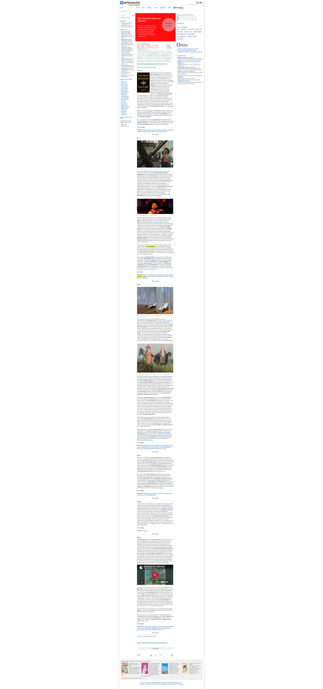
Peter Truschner (124, 105)
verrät (160, 267)
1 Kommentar (169, 47)
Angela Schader (124, 84)
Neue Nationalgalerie (149, 448)
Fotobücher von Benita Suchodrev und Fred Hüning (188, 48)
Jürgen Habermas (124, 97)
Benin (153, 445)
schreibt (156, 222)
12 (195, 18)
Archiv (155, 7)
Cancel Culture (140, 628)
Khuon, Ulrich (165, 493)
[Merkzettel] (160, 655)
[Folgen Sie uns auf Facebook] (200, 2)
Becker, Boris (145, 277)
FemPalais (164, 508)
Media (169, 7)
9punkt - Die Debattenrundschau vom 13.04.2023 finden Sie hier (152, 63)
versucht (163, 251)
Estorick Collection (167, 437)
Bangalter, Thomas (147, 626)
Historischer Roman (162, 131)
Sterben (139, 447)
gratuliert (139, 113)
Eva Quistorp (123, 109)
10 (192, 18)
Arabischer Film (161, 274)
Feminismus (186, 31)
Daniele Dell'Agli (124, 103)
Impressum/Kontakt (163, 683)
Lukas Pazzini (124, 90)
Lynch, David (157, 276)
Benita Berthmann (124, 88)
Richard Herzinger (125, 99)
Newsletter (162, 7)
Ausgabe (156, 124)
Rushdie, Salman (147, 129)
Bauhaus (145, 530)
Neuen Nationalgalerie (157, 435)
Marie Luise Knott (124, 85)
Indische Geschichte (156, 129)
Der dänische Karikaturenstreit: (127, 65)
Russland (189, 36)
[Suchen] (133, 15)
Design (151, 67)
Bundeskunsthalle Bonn (142, 440)
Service (146, 683)
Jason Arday (191, 29)
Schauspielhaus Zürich (156, 493)
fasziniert (155, 376)
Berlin (196, 29)
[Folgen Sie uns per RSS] (202, 2)
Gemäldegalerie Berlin (151, 430)
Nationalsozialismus (182, 34)
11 (194, 18)
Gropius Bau (160, 432)
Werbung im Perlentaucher (126, 22)
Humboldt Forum (167, 445)
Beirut (162, 276)
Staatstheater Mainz (151, 495)
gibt (154, 463)
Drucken (168, 45)
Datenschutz (170, 683)
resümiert (153, 457)
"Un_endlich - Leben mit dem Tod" (164, 320)
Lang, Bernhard (166, 628)
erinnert (150, 110)
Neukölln (160, 628)
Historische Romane (146, 131)
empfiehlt (145, 171)
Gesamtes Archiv (180, 23)
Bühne (148, 67)
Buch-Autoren (158, 682)
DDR (200, 29)
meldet (138, 468)
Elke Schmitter (124, 82)
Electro (143, 629)
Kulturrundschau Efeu (134, 11)
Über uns (151, 683)
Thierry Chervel (124, 87)
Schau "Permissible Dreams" (161, 171)
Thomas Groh (124, 94)
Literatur (138, 67)
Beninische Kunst (159, 445)
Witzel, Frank (155, 131)
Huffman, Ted (143, 495)
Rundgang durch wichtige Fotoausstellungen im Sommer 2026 (190, 51)
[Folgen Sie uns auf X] (199, 2)
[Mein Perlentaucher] (197, 2)
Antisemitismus (170, 626)
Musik (155, 67)
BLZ (160, 430)
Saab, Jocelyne (169, 274)
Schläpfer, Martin (147, 493)
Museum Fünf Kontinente (142, 379)
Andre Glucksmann (125, 96)
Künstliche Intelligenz (197, 31)
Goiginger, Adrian (150, 276)
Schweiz (195, 36)
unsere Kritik (171, 252)
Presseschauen (129, 7)
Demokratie (180, 31)
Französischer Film (153, 274)
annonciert (166, 468)
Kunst (145, 67)
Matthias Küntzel (124, 108)
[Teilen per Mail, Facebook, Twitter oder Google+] (151, 655)
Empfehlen (168, 46)
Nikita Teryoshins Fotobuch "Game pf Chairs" (187, 50)
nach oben (156, 134)
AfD (178, 29)
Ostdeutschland (190, 34)
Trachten (164, 448)
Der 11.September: (125, 72)
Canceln (139, 629)
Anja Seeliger (123, 111)
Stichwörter (164, 682)
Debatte (177, 682)
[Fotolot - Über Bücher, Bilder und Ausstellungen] (182, 46)
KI (191, 31)
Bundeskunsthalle (145, 447)
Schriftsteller (156, 113)
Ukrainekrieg (180, 38)
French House (148, 629)
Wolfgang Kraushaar (125, 106)
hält (167, 240)
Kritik (141, 258)
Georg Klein (123, 102)
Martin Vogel (123, 112)
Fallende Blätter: (124, 75)
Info (148, 661)
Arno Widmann (124, 114)
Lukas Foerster (124, 93)
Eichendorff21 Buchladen (178, 683)
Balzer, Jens (161, 629)
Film (142, 67)
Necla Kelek (123, 100)
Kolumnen (169, 682)
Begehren (139, 277)
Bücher (138, 7)
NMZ (149, 477)
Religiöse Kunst (158, 448)
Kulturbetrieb (155, 629)
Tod (172, 445)
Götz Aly (122, 81)
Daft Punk (154, 626)
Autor (159, 77)
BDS (165, 626)
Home (121, 7)
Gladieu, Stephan (147, 445)
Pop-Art (151, 447)
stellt (171, 610)
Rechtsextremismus (182, 36)
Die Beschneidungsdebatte (126, 54)
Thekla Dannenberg (125, 91)
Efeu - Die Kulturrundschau (143, 44)
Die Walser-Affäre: (125, 68)
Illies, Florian (157, 447)
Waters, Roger (160, 626)
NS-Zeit (142, 448)
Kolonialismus (164, 129)
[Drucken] (155, 655)
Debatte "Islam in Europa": (126, 58)
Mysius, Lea (146, 274)
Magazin (149, 7)
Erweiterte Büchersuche (126, 17)
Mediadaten (142, 683)
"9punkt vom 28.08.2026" (185, 57)
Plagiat (161, 447)
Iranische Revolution (169, 276)
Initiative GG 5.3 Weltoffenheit (151, 628)
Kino (143, 7)
